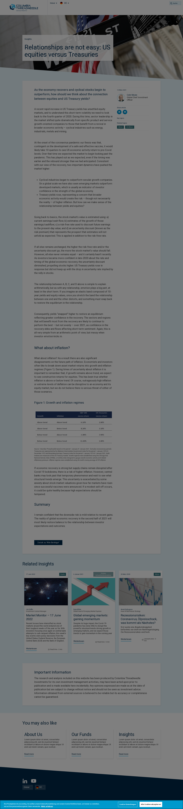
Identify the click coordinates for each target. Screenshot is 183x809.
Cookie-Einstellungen (127, 804)
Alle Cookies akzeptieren (151, 804)
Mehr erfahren (47, 806)
